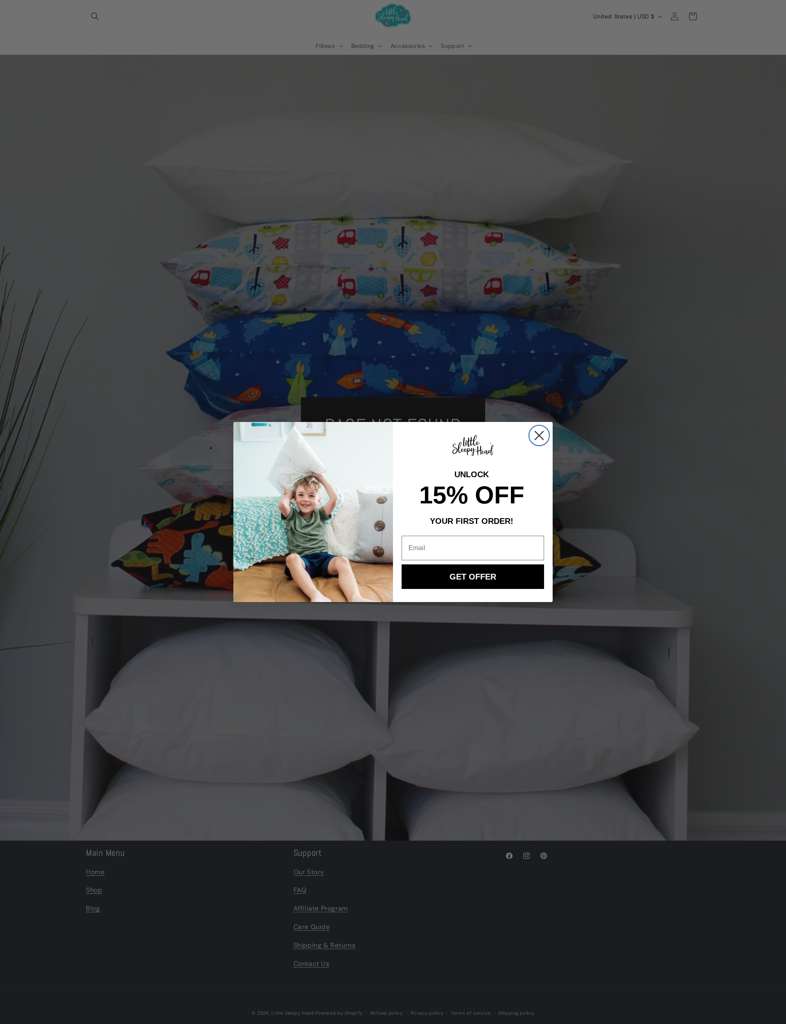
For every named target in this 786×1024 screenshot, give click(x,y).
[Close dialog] (539, 435)
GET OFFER (472, 576)
